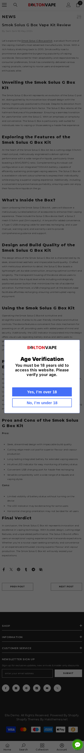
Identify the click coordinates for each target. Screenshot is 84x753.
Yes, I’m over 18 (42, 392)
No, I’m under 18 (42, 403)
